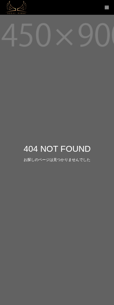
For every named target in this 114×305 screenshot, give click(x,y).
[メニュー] (106, 7)
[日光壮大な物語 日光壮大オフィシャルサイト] (16, 7)
